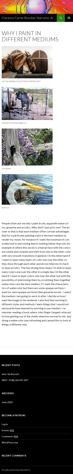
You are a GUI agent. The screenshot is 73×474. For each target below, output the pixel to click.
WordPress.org (10, 442)
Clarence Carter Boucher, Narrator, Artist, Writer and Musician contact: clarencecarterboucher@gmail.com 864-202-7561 (29, 18)
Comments (10, 436)
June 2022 (7, 402)
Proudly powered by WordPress (16, 470)
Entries (8, 430)
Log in (5, 424)
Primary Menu (69, 18)
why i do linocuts (10, 374)
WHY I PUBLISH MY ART (15, 380)
